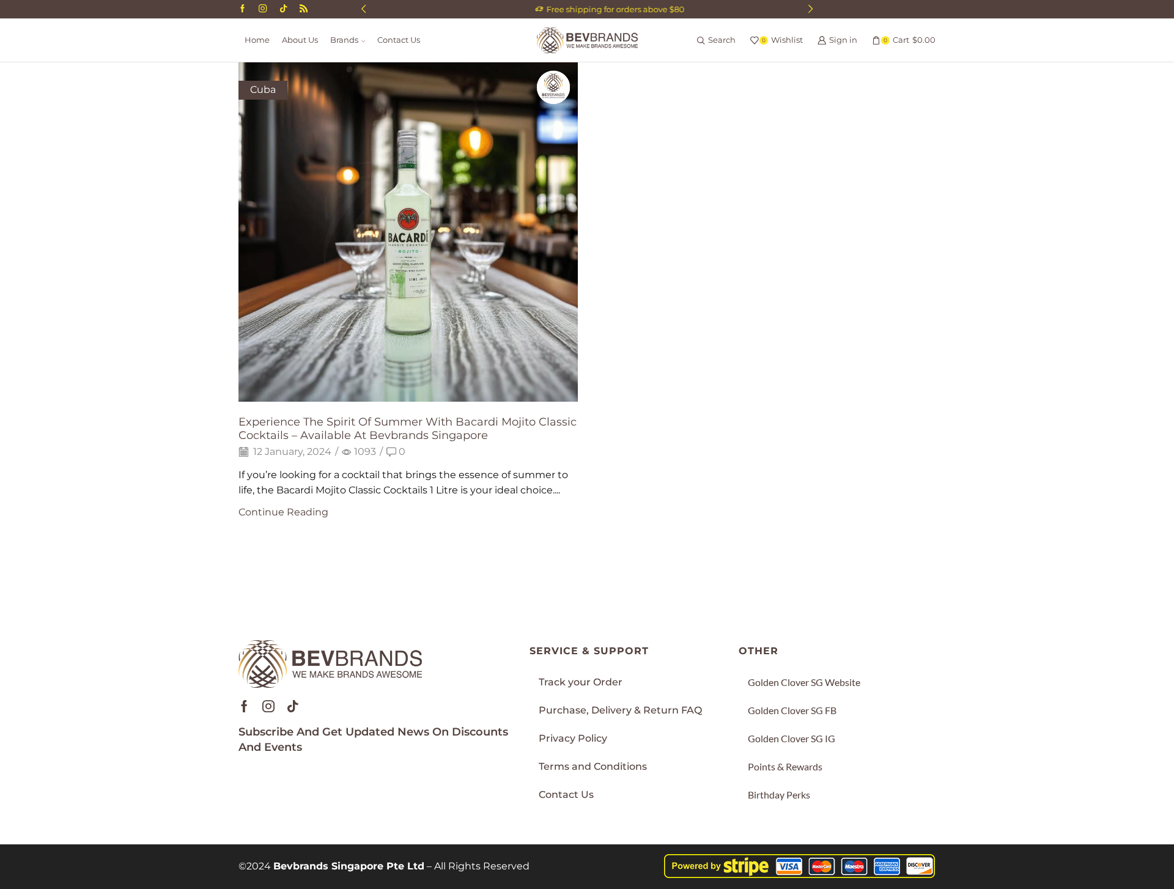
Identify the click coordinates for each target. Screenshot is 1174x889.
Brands (344, 40)
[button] (363, 9)
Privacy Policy (573, 738)
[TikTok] (283, 9)
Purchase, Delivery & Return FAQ (620, 710)
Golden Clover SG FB (792, 710)
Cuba (263, 89)
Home (257, 40)
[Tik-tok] (293, 706)
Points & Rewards (785, 766)
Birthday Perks (779, 794)
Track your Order (580, 682)
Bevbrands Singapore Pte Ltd (348, 866)
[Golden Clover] (304, 9)
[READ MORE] (408, 230)
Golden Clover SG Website (804, 682)
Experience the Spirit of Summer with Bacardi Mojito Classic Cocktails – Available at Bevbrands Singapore (407, 428)
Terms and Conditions (593, 766)
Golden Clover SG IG (791, 738)
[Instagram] (263, 9)
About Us (300, 40)
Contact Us (398, 40)
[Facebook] (242, 9)
